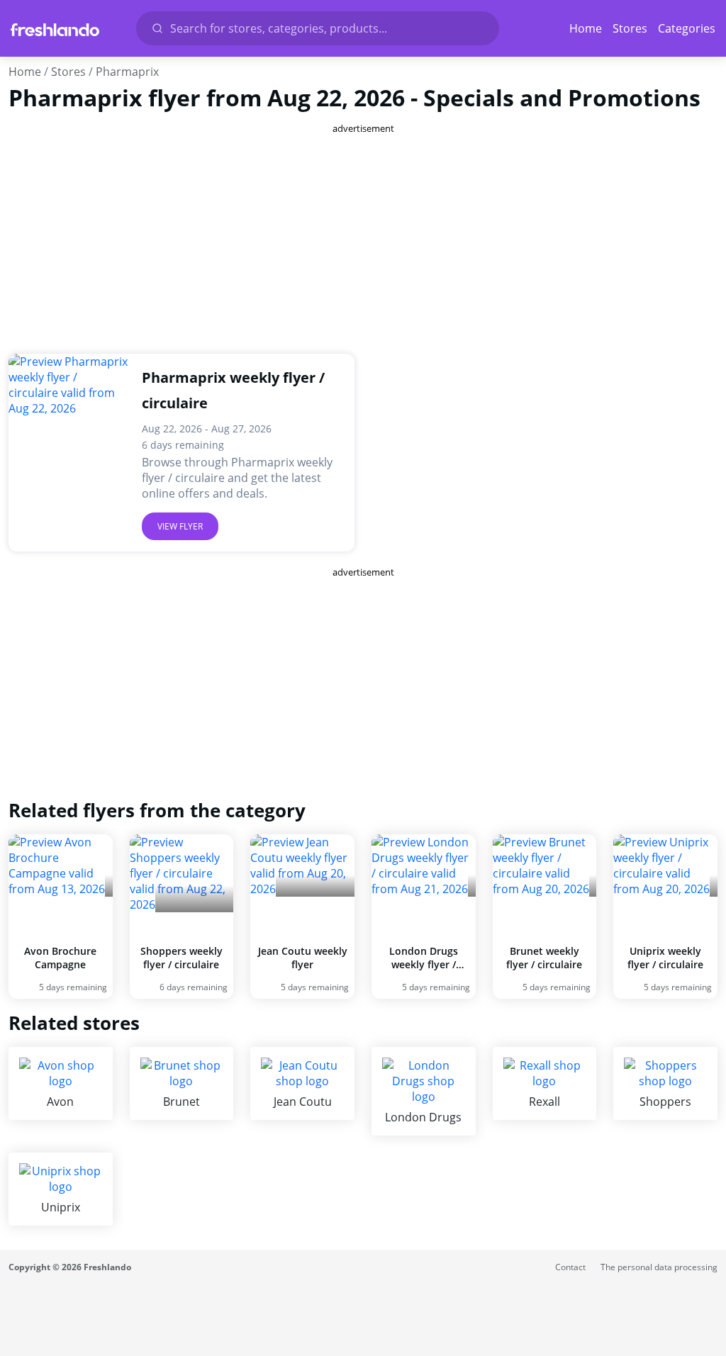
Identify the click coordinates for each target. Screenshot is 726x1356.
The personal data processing (659, 1267)
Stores (630, 28)
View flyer (180, 526)
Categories (686, 28)
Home (585, 28)
